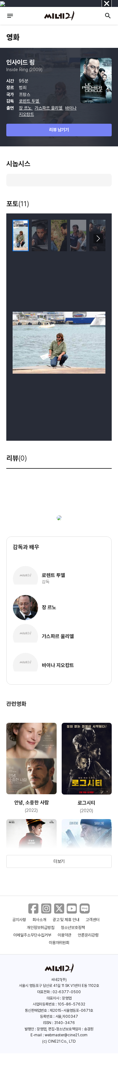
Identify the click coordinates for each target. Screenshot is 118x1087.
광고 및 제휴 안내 (66, 919)
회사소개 (39, 919)
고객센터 (92, 919)
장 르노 (26, 107)
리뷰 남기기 (59, 129)
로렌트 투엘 (29, 101)
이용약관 (64, 935)
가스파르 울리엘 (49, 107)
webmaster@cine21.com (66, 1035)
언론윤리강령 (88, 935)
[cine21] (59, 16)
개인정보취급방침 (40, 927)
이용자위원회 (59, 942)
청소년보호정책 (73, 927)
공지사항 (19, 919)
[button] (98, 239)
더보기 (59, 861)
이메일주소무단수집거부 (32, 935)
